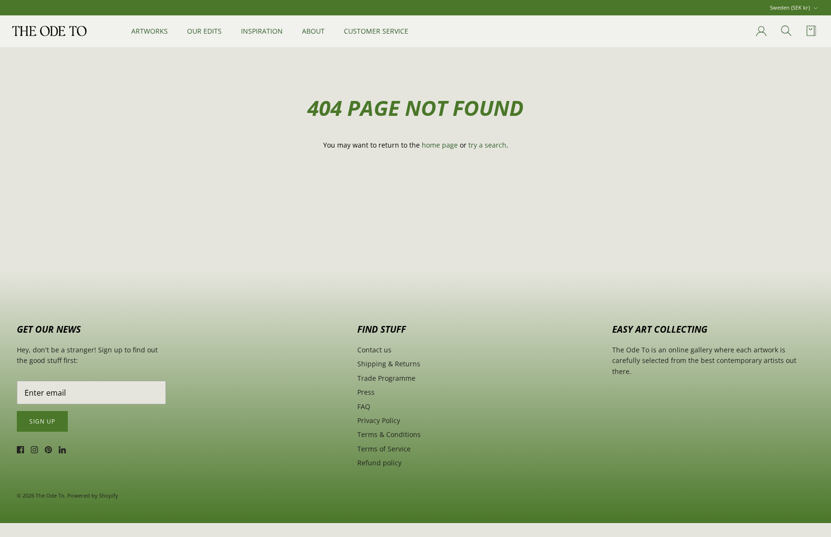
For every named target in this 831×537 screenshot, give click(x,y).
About (313, 31)
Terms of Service (384, 448)
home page (440, 145)
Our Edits (204, 31)
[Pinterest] (48, 449)
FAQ (363, 406)
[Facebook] (20, 449)
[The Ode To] (49, 31)
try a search (487, 145)
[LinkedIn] (62, 449)
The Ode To (50, 495)
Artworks (149, 31)
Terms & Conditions (389, 434)
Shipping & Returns (388, 363)
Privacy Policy (378, 420)
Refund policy (379, 462)
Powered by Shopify (92, 495)
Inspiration (262, 31)
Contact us (374, 349)
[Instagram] (34, 449)
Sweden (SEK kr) (790, 7)
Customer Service (376, 31)
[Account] (759, 31)
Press (366, 392)
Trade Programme (386, 378)
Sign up (42, 421)
